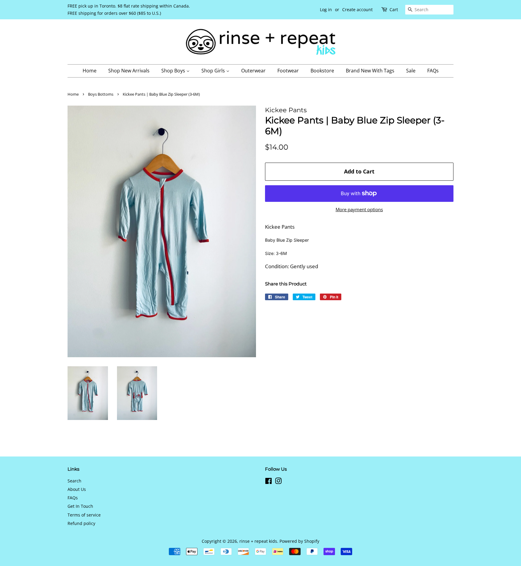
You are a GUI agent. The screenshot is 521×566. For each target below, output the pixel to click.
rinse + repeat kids (258, 541)
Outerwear (253, 70)
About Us (77, 489)
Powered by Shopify (299, 541)
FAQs (433, 70)
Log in (326, 9)
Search (74, 481)
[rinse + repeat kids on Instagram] (278, 482)
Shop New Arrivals (129, 70)
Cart (394, 9)
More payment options (359, 209)
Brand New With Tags (370, 70)
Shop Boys (173, 70)
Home (89, 70)
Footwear (288, 70)
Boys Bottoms (100, 94)
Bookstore (322, 70)
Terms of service (84, 515)
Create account (357, 9)
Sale (410, 70)
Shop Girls (213, 70)
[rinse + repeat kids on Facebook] (268, 482)
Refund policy (81, 523)
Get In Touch (80, 506)
